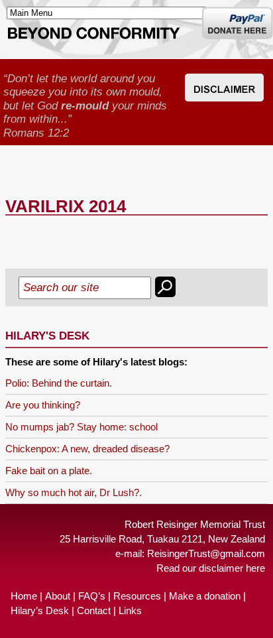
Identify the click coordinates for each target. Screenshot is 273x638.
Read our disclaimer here (210, 568)
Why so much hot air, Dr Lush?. (73, 492)
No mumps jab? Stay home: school (81, 426)
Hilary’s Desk (40, 610)
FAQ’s (91, 596)
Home (24, 596)
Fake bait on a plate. (48, 470)
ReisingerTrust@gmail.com (206, 553)
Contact (94, 610)
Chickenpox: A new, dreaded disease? (87, 448)
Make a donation (205, 596)
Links (130, 610)
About (57, 596)
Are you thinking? (42, 405)
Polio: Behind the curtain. (58, 383)
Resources (137, 596)
